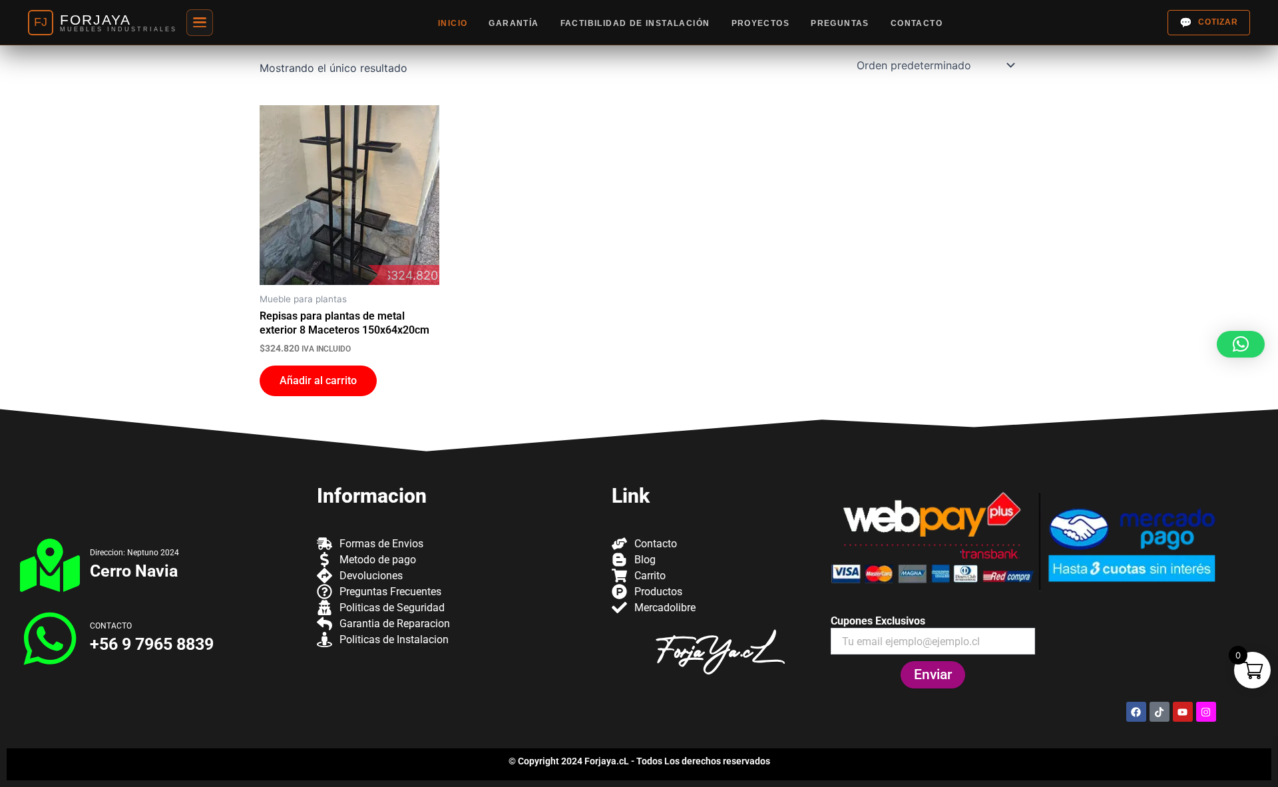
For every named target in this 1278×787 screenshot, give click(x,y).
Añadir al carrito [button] (318, 380)
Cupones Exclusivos (878, 621)
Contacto (917, 23)
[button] (1241, 344)
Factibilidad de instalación (635, 23)
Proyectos (761, 23)
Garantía (513, 23)
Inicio (452, 23)
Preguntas (840, 23)
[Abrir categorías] (199, 22)
